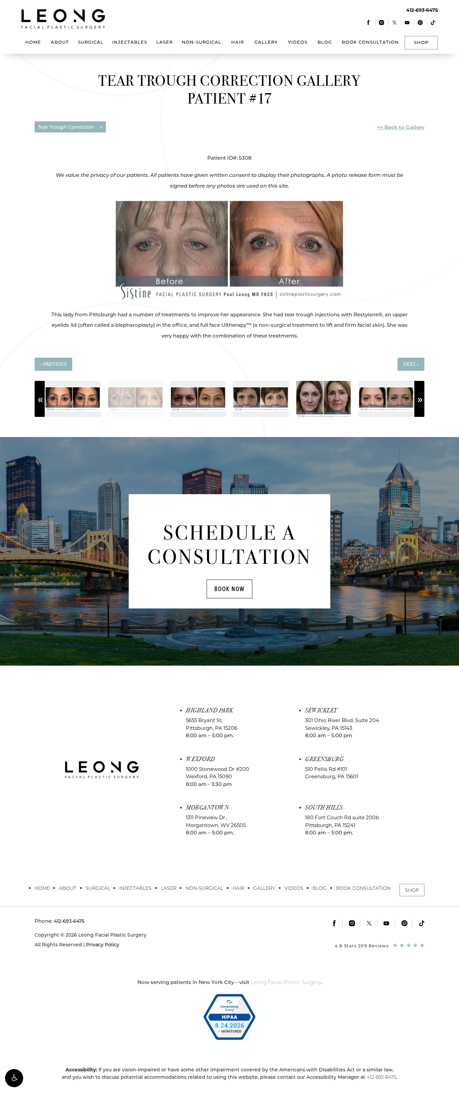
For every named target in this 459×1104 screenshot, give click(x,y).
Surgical (90, 42)
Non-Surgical (201, 42)
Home (33, 42)
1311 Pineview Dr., (216, 821)
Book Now (229, 588)
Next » (411, 364)
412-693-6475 (381, 1077)
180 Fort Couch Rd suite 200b (342, 821)
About (60, 42)
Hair (237, 42)
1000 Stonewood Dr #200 (217, 773)
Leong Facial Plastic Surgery (286, 982)
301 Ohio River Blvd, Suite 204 (342, 724)
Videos (297, 42)
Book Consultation (370, 42)
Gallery (266, 42)
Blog (325, 42)
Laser (164, 42)
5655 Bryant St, (211, 724)
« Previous (53, 364)
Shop (421, 42)
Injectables (129, 42)
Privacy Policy (102, 945)
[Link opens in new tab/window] (369, 22)
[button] (14, 1078)
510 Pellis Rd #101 (331, 773)
